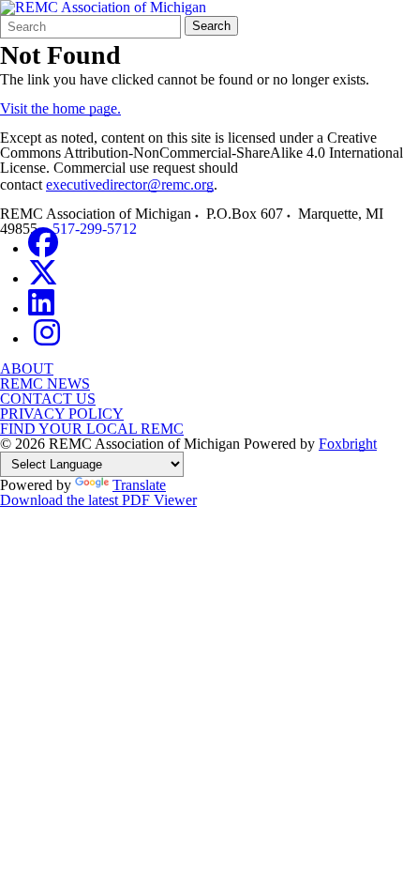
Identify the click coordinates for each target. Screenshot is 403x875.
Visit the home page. (60, 108)
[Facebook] (43, 248)
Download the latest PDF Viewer (98, 500)
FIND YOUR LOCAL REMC (92, 429)
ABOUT (26, 368)
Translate (139, 485)
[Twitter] (43, 278)
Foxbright (348, 444)
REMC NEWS (45, 383)
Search (211, 26)
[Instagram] (47, 338)
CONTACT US (48, 399)
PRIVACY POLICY (62, 414)
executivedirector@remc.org (130, 184)
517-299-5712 (94, 229)
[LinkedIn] (41, 308)
